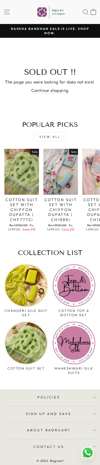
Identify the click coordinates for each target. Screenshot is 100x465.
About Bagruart (49, 430)
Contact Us (48, 447)
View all (50, 137)
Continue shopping (49, 90)
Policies (48, 397)
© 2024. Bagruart (50, 461)
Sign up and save (49, 414)
